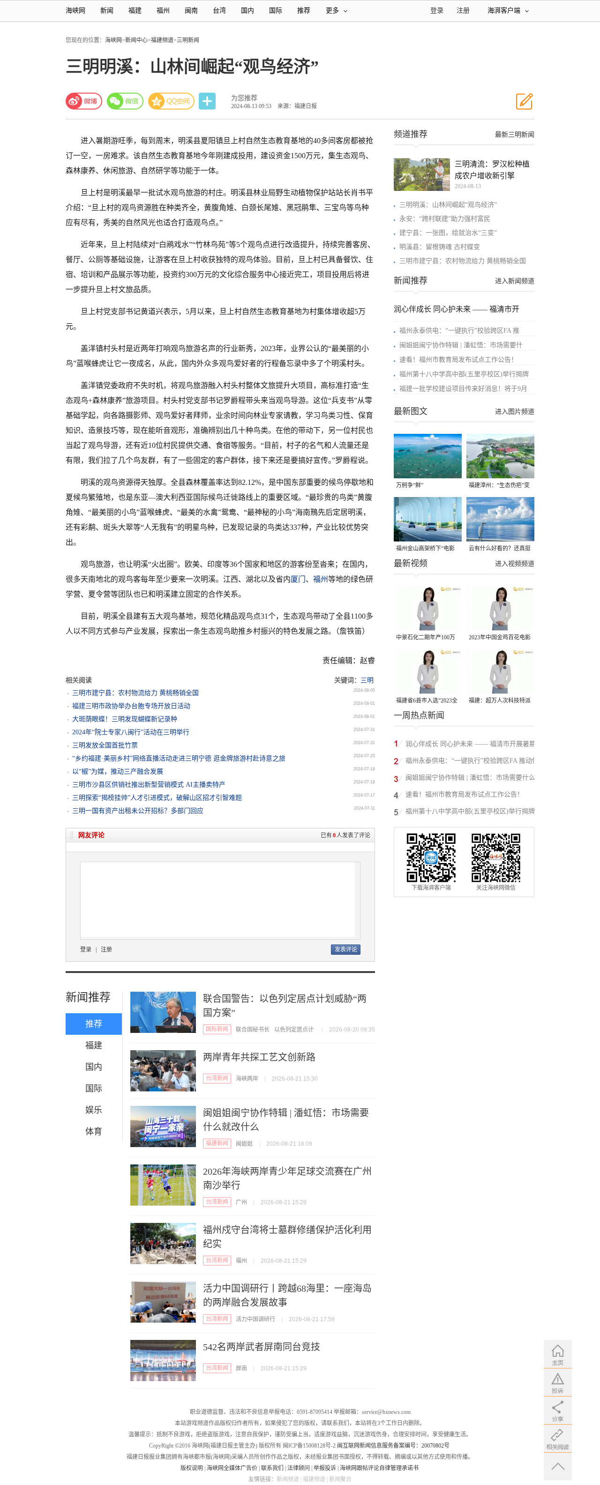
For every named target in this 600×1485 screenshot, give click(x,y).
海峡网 (75, 10)
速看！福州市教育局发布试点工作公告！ (458, 359)
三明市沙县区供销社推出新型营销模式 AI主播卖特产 (148, 784)
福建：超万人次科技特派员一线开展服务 (500, 701)
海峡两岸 (247, 1078)
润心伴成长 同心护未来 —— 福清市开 (456, 309)
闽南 (191, 10)
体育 (93, 1131)
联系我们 (272, 1468)
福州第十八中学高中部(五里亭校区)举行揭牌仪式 (473, 813)
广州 (241, 1202)
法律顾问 (298, 1468)
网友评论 (91, 835)
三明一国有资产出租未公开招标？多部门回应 (137, 810)
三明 (367, 680)
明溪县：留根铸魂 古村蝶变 (439, 246)
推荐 (303, 10)
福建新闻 (217, 1143)
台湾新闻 (217, 1078)
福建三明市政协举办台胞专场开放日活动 (131, 706)
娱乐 (93, 1110)
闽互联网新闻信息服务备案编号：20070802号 (393, 1445)
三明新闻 (188, 40)
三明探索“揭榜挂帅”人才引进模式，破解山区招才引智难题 (157, 797)
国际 (275, 10)
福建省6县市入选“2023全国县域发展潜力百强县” (427, 701)
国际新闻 (217, 1029)
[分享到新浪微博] (84, 101)
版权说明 (191, 1468)
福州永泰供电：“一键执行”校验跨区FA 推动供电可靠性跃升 (472, 762)
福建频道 (162, 40)
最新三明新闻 (514, 134)
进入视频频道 (514, 563)
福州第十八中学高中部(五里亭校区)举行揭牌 (464, 374)
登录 (85, 949)
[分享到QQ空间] (171, 101)
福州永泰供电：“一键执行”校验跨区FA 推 (459, 330)
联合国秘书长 (253, 1029)
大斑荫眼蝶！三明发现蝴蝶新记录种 (124, 719)
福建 (135, 10)
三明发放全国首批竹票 (105, 745)
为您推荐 (244, 98)
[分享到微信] (125, 101)
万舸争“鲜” (409, 485)
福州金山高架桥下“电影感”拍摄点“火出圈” (425, 549)
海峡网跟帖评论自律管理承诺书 (379, 1468)
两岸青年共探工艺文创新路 (259, 1057)
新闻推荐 (88, 997)
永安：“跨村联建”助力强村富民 (444, 218)
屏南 (241, 1368)
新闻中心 (136, 40)
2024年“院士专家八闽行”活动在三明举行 (130, 732)
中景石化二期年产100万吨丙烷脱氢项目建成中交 (427, 638)
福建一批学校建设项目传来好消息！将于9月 (463, 388)
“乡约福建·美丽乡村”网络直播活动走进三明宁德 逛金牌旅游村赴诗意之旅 (178, 758)
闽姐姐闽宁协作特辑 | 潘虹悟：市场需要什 (461, 345)
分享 (208, 101)
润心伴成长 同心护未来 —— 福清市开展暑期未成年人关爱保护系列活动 (470, 745)
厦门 (298, 579)
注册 (463, 10)
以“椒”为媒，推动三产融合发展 (117, 771)
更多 (332, 10)
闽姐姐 (244, 1144)
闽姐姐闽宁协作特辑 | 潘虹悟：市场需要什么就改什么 (470, 779)
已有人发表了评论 (345, 835)
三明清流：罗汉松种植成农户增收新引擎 (492, 170)
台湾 (219, 10)
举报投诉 (325, 1468)
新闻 (106, 10)
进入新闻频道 (514, 281)
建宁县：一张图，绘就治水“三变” (448, 232)
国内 (247, 10)
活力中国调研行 (255, 1319)
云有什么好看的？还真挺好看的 (500, 549)
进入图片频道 (514, 411)
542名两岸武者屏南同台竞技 (261, 1347)
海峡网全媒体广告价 (232, 1468)
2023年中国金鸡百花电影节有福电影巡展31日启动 (500, 638)
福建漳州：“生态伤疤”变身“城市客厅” (499, 486)
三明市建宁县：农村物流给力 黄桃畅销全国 (135, 692)
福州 (163, 10)
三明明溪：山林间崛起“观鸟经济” (448, 204)
